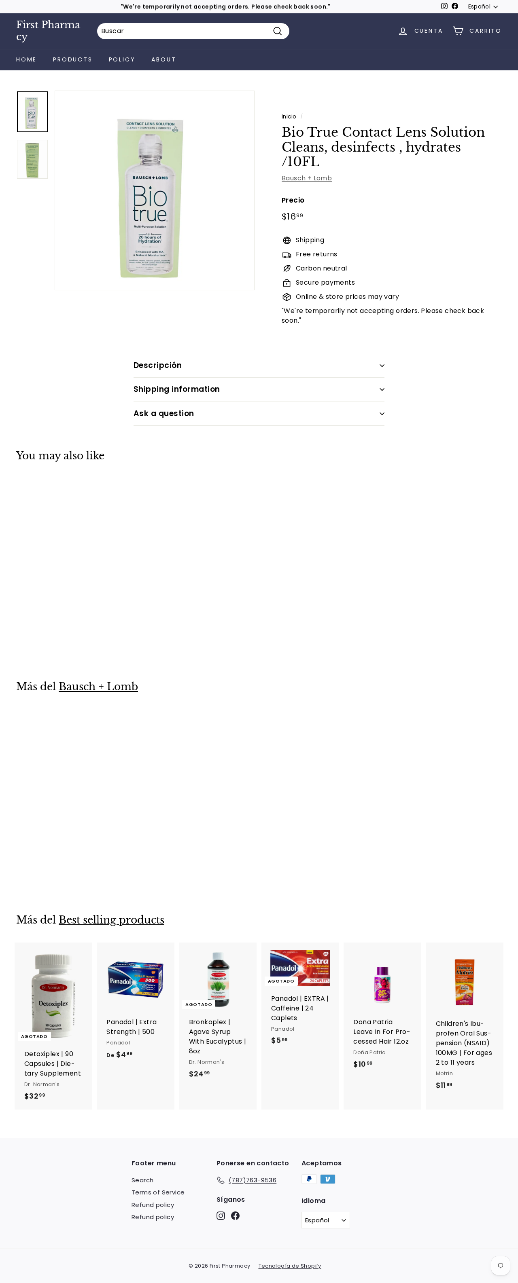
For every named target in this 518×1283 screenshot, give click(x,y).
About (163, 59)
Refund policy (153, 1205)
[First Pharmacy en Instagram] (221, 1215)
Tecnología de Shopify (290, 1266)
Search (142, 1180)
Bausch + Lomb (307, 178)
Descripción (158, 365)
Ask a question (164, 413)
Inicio (289, 116)
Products (72, 59)
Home (26, 59)
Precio (293, 200)
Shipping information (177, 389)
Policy (122, 59)
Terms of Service (158, 1192)
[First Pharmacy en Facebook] (235, 1215)
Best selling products (111, 920)
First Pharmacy (48, 30)
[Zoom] (154, 190)
